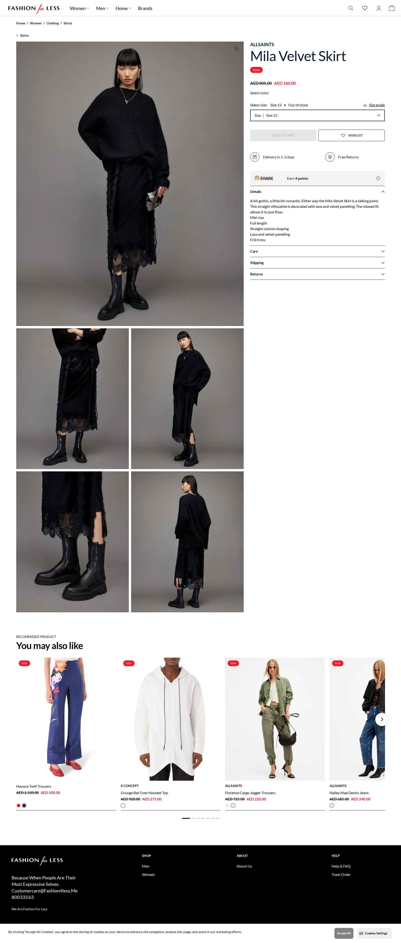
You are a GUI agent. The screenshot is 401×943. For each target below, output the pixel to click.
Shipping (257, 262)
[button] (374, 933)
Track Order (341, 874)
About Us (244, 866)
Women (78, 8)
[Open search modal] (351, 8)
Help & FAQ (341, 866)
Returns (256, 274)
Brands (145, 8)
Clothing (52, 23)
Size (258, 115)
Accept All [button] (344, 933)
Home (122, 8)
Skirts (68, 23)
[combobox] (323, 115)
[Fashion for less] (33, 8)
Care (254, 251)
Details (255, 191)
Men (100, 8)
